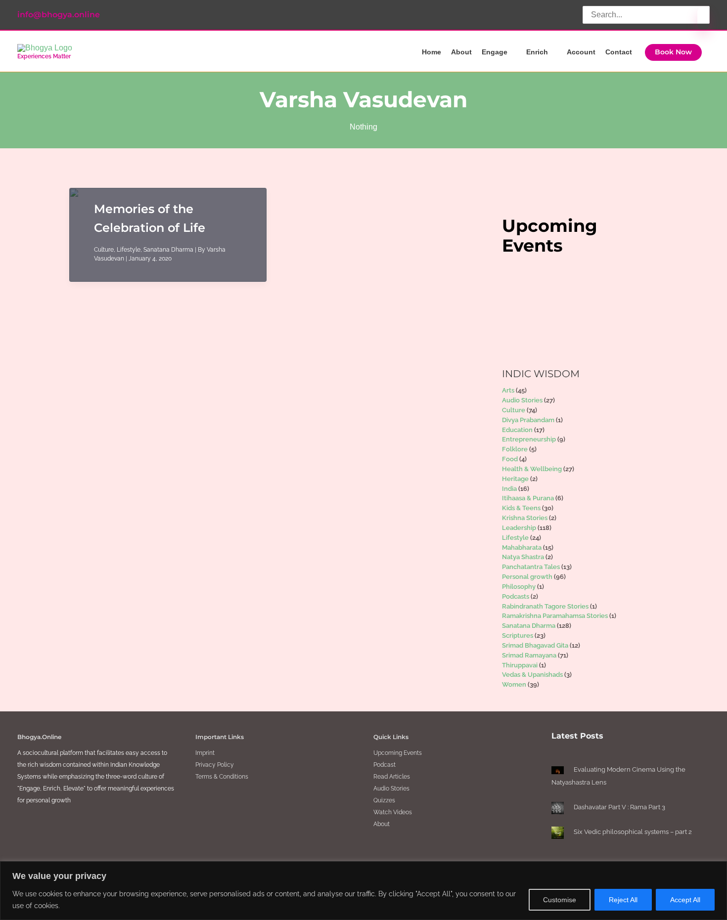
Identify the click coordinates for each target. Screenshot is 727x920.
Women (514, 684)
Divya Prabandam (528, 420)
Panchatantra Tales (531, 566)
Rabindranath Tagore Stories (545, 606)
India (509, 488)
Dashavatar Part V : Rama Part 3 (619, 807)
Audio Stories (522, 400)
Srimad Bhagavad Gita (535, 645)
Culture (104, 249)
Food (510, 459)
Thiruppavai (520, 665)
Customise (559, 900)
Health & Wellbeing (532, 469)
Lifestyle (128, 249)
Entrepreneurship (529, 439)
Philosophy (519, 586)
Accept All (685, 900)
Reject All (623, 900)
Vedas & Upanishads (532, 674)
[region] (363, 890)
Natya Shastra (523, 557)
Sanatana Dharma (168, 249)
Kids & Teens (521, 508)
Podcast (384, 764)
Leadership (519, 527)
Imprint (205, 752)
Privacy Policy (214, 764)
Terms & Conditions (221, 776)
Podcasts (515, 596)
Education (517, 430)
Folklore (515, 449)
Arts (508, 390)
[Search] (703, 18)
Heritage (515, 478)
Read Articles (391, 776)
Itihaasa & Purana (528, 498)
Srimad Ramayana (529, 655)
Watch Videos (392, 812)
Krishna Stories (524, 518)
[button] (673, 52)
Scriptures (517, 635)
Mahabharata (522, 547)
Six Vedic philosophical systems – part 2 (633, 831)
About (381, 824)
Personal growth (527, 576)
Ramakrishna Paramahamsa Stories (555, 615)
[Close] (717, 870)
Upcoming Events (397, 752)
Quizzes (384, 800)
